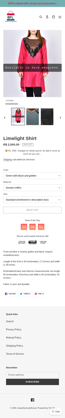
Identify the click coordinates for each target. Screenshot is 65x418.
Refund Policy (13, 337)
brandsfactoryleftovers (27, 408)
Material (7, 182)
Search (10, 321)
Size (5, 194)
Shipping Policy (14, 345)
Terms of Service (15, 354)
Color (5, 170)
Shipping (7, 159)
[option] (18, 116)
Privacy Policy (13, 329)
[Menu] (60, 16)
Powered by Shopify (46, 408)
